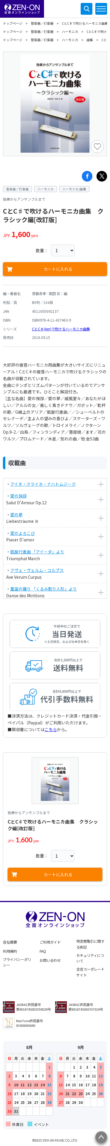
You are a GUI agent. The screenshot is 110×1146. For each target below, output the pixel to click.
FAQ (43, 951)
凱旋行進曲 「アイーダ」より (37, 552)
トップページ (12, 23)
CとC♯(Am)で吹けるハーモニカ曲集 (61, 329)
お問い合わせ (50, 960)
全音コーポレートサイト (90, 972)
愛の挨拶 (18, 496)
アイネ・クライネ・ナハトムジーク (43, 484)
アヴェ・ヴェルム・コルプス (37, 570)
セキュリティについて (90, 958)
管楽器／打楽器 (42, 23)
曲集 (90, 39)
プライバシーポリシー (17, 962)
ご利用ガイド (50, 942)
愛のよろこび (22, 533)
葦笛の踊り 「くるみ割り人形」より (43, 589)
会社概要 (10, 942)
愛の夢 (16, 515)
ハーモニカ (70, 31)
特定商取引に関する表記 (90, 944)
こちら (51, 729)
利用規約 (10, 951)
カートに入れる (58, 269)
